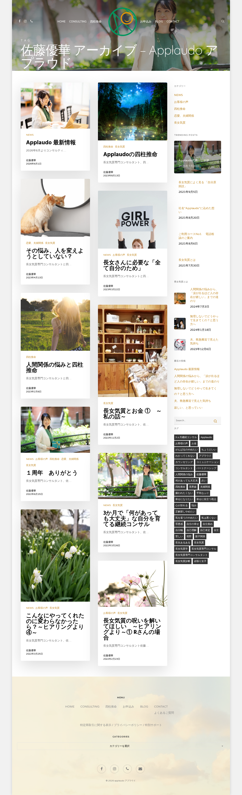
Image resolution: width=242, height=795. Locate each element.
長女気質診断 (182, 561)
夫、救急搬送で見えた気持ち (192, 401)
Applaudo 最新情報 (187, 369)
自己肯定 (205, 530)
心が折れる (181, 505)
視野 (189, 536)
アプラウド (205, 455)
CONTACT (173, 21)
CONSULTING (78, 21)
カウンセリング (184, 462)
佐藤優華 (31, 160)
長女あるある (182, 542)
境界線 (192, 486)
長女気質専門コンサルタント (191, 554)
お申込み (145, 21)
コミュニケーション (207, 462)
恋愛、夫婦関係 (34, 243)
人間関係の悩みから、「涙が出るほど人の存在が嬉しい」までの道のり (197, 378)
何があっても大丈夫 (186, 480)
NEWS (30, 134)
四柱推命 (96, 21)
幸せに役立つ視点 (206, 499)
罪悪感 (179, 524)
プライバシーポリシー (128, 725)
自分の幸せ (193, 524)
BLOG (159, 21)
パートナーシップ (206, 468)
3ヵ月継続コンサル (186, 437)
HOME (61, 21)
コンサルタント (184, 468)
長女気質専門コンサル (204, 548)
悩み (194, 505)
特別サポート (153, 725)
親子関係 (200, 536)
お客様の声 (119, 254)
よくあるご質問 (164, 713)
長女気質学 (181, 548)
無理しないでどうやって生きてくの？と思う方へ (195, 391)
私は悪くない (208, 517)
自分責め (208, 524)
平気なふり (202, 493)
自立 (216, 530)
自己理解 (191, 530)
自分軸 (179, 530)
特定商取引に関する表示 (95, 725)
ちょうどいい (208, 449)
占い (203, 480)
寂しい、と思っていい (188, 408)
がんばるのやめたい (186, 449)
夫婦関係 (205, 486)
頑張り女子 (200, 561)
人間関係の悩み (184, 474)
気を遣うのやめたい (186, 517)
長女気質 (120, 146)
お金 (194, 443)
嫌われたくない (184, 493)
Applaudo (206, 437)
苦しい (179, 536)
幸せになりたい (184, 499)
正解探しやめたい (185, 511)
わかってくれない (185, 455)
